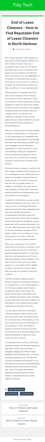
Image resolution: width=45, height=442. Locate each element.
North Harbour (20, 49)
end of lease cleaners (16, 389)
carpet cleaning (11, 394)
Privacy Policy (26, 439)
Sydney (28, 49)
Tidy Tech (22, 4)
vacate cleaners (26, 394)
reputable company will (14, 352)
